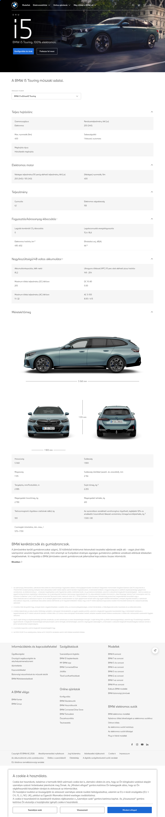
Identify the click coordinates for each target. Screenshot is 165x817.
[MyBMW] (133, 5)
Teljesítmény (20, 192)
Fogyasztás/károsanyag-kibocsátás (34, 219)
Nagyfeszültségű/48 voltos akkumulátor (37, 259)
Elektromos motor (23, 165)
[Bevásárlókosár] (139, 5)
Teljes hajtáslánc (22, 112)
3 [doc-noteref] (62, 259)
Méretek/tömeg (21, 312)
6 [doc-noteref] (87, 245)
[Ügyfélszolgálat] (155, 650)
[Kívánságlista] (145, 5)
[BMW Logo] (15, 5)
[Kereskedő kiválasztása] (150, 5)
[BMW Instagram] (137, 745)
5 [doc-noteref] (145, 513)
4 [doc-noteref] (98, 484)
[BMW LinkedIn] (147, 745)
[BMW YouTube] (142, 745)
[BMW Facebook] (132, 745)
